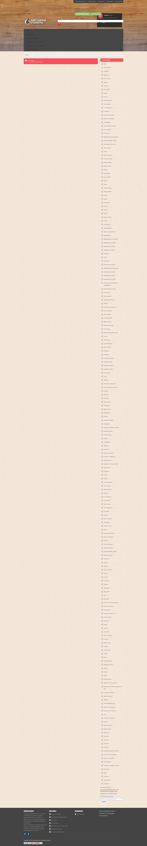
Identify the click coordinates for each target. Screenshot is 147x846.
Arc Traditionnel (108, 107)
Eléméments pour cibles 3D (111, 751)
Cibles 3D (106, 732)
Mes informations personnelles (59, 826)
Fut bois (106, 639)
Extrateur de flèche (109, 692)
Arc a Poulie (107, 78)
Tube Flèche (107, 504)
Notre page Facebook (25, 834)
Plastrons (106, 445)
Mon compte (52, 811)
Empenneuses (108, 679)
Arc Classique (107, 67)
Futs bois (106, 580)
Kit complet (107, 89)
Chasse (106, 86)
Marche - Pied (107, 526)
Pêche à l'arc (107, 347)
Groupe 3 (106, 740)
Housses (106, 493)
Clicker (105, 169)
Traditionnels (107, 650)
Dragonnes (107, 424)
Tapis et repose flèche (110, 231)
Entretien (106, 783)
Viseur (105, 151)
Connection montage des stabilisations (110, 284)
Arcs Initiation (107, 129)
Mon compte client (80, 1)
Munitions (106, 769)
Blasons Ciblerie (108, 696)
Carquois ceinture (108, 453)
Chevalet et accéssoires (110, 754)
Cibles (105, 772)
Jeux (105, 714)
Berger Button (107, 166)
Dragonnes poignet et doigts (111, 427)
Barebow (106, 394)
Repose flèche (108, 162)
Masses (106, 303)
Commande (110, 1)
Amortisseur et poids (109, 264)
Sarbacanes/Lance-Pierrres (111, 137)
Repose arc (107, 467)
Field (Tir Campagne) (109, 707)
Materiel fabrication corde (110, 332)
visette (105, 199)
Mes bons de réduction (57, 832)
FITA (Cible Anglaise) (109, 703)
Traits (105, 376)
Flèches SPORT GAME (110, 551)
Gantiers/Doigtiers (108, 420)
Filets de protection (109, 758)
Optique (106, 515)
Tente (105, 529)
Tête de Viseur (108, 155)
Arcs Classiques (108, 482)
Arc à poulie (107, 177)
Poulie (105, 475)
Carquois (106, 449)
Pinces (105, 336)
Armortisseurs (107, 296)
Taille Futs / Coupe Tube (110, 683)
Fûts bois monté (108, 555)
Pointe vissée (107, 642)
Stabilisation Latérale (109, 250)
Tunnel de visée (108, 158)
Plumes (106, 584)
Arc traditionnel (108, 228)
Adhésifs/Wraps (108, 661)
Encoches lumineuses (110, 613)
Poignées (106, 71)
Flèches (106, 540)
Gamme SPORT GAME (110, 140)
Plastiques (106, 588)
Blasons (106, 700)
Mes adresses (55, 823)
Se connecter (118, 1)
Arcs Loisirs (107, 133)
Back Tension (107, 409)
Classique (106, 398)
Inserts (105, 653)
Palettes (106, 391)
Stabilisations (107, 235)
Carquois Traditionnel (109, 456)
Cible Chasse (107, 729)
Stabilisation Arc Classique (111, 239)
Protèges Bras (107, 434)
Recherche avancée (56, 829)
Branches (106, 75)
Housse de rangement (110, 383)
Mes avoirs (54, 820)
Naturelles (106, 591)
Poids (105, 657)
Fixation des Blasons (109, 718)
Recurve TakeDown (109, 118)
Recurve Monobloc (109, 115)
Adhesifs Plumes (108, 664)
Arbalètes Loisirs (108, 369)
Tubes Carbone (108, 569)
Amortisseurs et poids (109, 289)
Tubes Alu (106, 559)
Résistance (107, 413)
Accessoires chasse (109, 533)
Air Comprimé (107, 762)
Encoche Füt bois (108, 606)
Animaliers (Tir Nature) (110, 710)
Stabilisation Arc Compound (111, 268)
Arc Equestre (107, 104)
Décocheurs (107, 402)
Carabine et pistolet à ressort (111, 765)
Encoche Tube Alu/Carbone (111, 602)
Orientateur (107, 261)
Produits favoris (92, 1)
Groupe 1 (106, 747)
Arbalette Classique (109, 358)
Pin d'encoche (107, 617)
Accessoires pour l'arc (110, 144)
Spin (105, 595)
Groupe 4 (106, 736)
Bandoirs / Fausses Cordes (111, 464)
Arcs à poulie (107, 314)
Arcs (105, 64)
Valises (106, 478)
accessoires (107, 173)
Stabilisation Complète (110, 242)
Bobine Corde (107, 321)
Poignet (106, 416)
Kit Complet (107, 122)
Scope (105, 195)
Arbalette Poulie (108, 362)
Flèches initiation (108, 544)
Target (105, 82)
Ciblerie (106, 380)
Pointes (106, 628)
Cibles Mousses (108, 725)
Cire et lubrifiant (108, 343)
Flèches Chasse (108, 548)
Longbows (106, 111)
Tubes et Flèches (108, 537)
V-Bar (105, 257)
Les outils (106, 511)
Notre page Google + (28, 834)
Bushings (106, 621)
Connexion (26, 0)
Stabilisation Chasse (109, 299)
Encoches (106, 599)
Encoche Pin (107, 610)
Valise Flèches (108, 489)
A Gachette (107, 405)
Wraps (105, 668)
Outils (105, 675)
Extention (106, 253)
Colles (105, 672)
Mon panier (101, 1)
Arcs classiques (108, 310)
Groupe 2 (106, 743)
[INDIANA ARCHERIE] (35, 21)
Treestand (106, 522)
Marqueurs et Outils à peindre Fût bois (113, 688)
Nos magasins (80, 814)
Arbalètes (106, 351)
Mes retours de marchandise (59, 817)
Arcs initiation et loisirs (110, 126)
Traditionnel (107, 442)
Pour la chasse (108, 518)
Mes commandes (56, 814)
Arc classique (107, 148)
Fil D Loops (107, 329)
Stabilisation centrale (109, 246)
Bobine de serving (108, 325)
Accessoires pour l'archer (110, 387)
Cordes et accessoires (110, 307)
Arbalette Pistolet (108, 365)
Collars (106, 624)
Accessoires (107, 292)
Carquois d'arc (108, 460)
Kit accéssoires (108, 100)
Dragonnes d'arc (108, 431)
